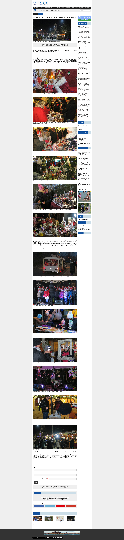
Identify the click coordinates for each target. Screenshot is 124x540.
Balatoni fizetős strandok (60, 7)
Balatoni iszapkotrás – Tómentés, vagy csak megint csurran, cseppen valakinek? (84, 102)
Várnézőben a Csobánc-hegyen (84, 167)
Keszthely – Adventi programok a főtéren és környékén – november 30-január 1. (72, 524)
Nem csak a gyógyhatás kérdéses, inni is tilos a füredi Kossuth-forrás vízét (84, 73)
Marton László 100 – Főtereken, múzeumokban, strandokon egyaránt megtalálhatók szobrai (83, 98)
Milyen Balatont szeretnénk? (83, 35)
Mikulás (48, 503)
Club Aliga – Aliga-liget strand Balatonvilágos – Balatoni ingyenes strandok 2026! (84, 37)
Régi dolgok (87, 7)
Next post (59, 509)
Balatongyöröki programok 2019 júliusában (38, 523)
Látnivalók (41, 7)
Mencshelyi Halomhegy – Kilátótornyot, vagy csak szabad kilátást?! (83, 69)
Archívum (80, 219)
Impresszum (80, 225)
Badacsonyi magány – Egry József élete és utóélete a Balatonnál (83, 159)
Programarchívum (36, 521)
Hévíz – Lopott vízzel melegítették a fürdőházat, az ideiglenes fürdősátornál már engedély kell (84, 105)
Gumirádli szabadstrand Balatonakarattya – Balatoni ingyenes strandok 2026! (83, 53)
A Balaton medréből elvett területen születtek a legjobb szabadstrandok (55, 44)
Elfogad (59, 537)
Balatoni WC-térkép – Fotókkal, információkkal (55, 495)
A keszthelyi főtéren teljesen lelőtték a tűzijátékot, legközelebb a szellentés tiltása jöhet (84, 82)
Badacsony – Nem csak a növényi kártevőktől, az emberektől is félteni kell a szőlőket (84, 114)
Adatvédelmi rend (87, 227)
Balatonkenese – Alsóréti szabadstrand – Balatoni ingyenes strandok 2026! (84, 57)
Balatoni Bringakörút (70, 7)
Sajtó (82, 7)
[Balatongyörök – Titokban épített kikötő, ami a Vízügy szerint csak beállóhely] (49, 520)
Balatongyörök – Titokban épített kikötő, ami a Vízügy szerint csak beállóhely (49, 524)
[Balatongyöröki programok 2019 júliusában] (37, 520)
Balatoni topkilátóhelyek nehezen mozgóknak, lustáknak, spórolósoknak (55, 497)
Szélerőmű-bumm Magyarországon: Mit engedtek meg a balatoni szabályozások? (83, 27)
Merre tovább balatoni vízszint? (83, 84)
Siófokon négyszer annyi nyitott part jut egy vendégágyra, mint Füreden (55, 45)
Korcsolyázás (77, 7)
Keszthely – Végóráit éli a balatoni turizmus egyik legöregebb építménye (84, 63)
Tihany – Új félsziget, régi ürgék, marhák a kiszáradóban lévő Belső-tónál (84, 118)
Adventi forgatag (40, 503)
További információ (53, 537)
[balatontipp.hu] (42, 3)
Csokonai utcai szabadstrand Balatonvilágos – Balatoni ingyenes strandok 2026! (84, 50)
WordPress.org (81, 228)
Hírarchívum (36, 7)
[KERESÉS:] (85, 10)
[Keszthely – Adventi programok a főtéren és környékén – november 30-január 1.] (71, 520)
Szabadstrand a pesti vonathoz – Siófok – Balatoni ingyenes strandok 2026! (84, 46)
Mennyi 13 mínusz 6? (43, 478)
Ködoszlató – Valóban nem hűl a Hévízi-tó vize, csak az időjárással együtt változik (84, 87)
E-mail (35, 472)
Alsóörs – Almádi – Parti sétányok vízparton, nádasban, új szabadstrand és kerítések (84, 94)
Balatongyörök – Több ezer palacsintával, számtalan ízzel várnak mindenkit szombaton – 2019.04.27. (60, 524)
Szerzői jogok (80, 227)
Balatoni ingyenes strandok (49, 7)
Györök (45, 503)
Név (35, 467)
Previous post (52, 509)
